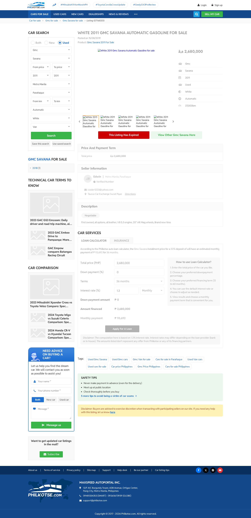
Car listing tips (162, 470)
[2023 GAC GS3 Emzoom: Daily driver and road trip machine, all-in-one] (51, 205)
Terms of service (52, 470)
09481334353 (90, 495)
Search (51, 135)
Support (106, 470)
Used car (64, 399)
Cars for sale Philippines (177, 366)
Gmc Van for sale (141, 359)
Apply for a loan (122, 328)
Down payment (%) (91, 272)
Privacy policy (73, 470)
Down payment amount (95, 300)
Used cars (59, 14)
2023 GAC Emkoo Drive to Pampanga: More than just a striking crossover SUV (59, 236)
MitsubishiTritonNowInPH (75, 4)
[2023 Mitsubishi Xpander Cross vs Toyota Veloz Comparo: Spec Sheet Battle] (51, 287)
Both (38, 43)
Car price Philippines (122, 366)
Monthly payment (91, 318)
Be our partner (141, 470)
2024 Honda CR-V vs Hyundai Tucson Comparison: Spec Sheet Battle (59, 334)
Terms (84, 281)
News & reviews (119, 14)
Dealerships (96, 14)
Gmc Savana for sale (73, 20)
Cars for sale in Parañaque (169, 359)
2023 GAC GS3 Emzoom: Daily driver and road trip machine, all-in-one (50, 222)
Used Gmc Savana (97, 359)
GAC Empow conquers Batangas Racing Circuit (60, 251)
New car (50, 399)
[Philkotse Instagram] (213, 470)
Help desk (122, 470)
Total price (86, 156)
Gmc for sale (51, 20)
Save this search (40, 143)
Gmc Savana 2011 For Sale (100, 42)
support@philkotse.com (95, 500)
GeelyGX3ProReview (145, 4)
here (112, 412)
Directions (130, 193)
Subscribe (53, 454)
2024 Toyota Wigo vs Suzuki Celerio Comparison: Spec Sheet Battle (59, 318)
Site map (91, 470)
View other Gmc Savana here (176, 135)
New (52, 43)
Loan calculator (94, 240)
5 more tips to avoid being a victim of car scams (107, 395)
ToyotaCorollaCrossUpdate (111, 4)
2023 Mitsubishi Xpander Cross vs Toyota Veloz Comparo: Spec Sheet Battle (51, 304)
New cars (77, 14)
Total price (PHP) (90, 263)
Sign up (218, 5)
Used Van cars (194, 359)
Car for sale (35, 20)
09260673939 (115, 495)
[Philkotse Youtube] (220, 470)
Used (66, 43)
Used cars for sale (97, 366)
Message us (53, 425)
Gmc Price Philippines (149, 366)
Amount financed (91, 309)
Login (203, 5)
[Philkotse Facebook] (198, 470)
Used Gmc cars (120, 359)
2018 (35, 168)
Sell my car (212, 14)
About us (32, 470)
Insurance (121, 240)
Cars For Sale (39, 14)
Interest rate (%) (90, 290)
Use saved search (62, 143)
